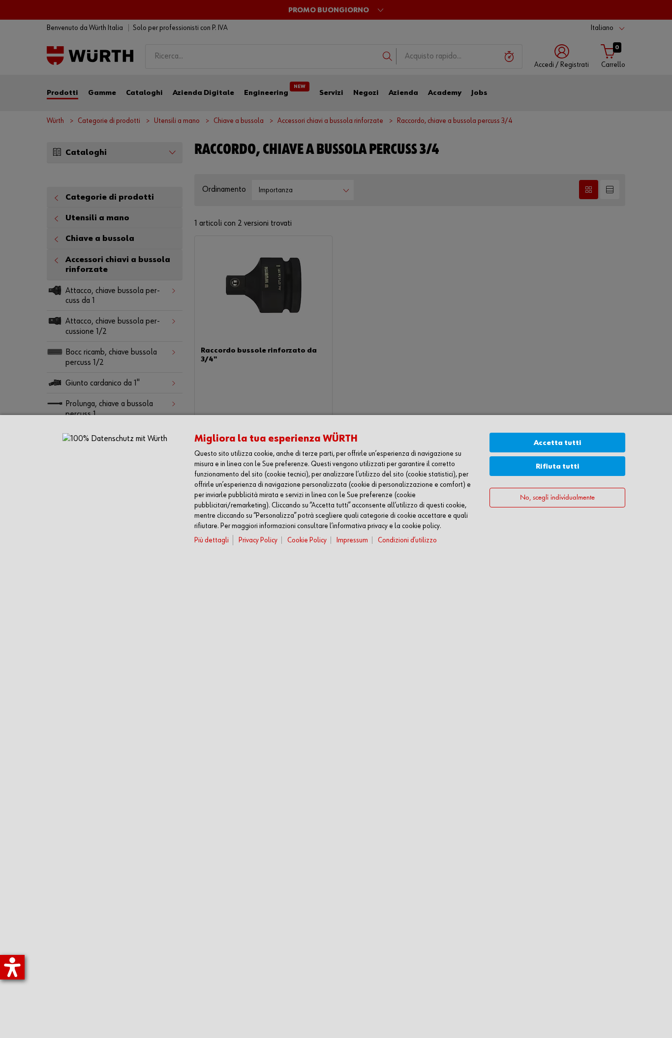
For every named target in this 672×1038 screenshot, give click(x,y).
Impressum (352, 540)
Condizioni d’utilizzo (407, 540)
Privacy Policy (258, 540)
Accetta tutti (557, 442)
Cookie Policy (307, 540)
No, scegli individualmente (557, 498)
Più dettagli (211, 540)
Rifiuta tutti (558, 466)
